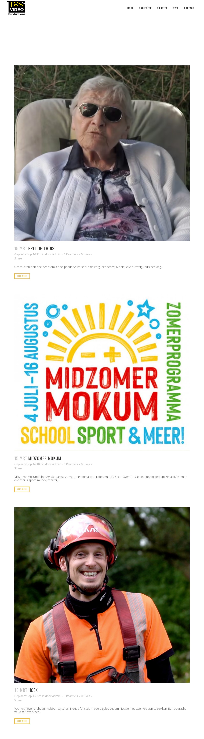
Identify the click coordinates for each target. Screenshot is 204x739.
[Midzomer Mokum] (102, 372)
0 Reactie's (71, 254)
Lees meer (22, 276)
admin (56, 254)
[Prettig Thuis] (102, 153)
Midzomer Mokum (44, 458)
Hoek (33, 690)
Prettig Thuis (41, 248)
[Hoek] (102, 595)
